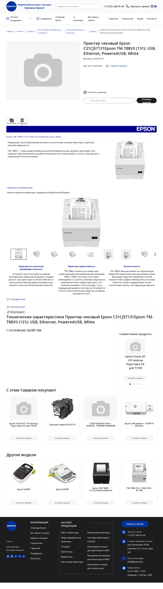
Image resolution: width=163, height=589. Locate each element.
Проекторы (67, 551)
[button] (155, 254)
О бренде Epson (60, 19)
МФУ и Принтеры (70, 532)
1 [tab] (130, 384)
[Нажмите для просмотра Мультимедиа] (11, 122)
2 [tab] (134, 384)
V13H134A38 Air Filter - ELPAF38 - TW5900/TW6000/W (100, 424)
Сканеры (65, 546)
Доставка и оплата (93, 19)
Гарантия (113, 18)
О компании (78, 19)
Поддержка (46, 18)
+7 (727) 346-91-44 (114, 6)
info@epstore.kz (135, 561)
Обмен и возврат (39, 538)
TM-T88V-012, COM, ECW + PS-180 (139, 489)
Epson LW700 (62, 489)
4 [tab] (141, 384)
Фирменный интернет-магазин (34, 6)
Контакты (152, 18)
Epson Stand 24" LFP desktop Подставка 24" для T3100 (135, 362)
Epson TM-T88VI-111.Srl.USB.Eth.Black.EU (100, 489)
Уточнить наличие (146, 100)
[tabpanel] (135, 360)
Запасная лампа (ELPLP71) (62, 424)
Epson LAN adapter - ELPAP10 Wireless (139, 424)
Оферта (9, 541)
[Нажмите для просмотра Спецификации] (22, 122)
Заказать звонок (140, 6)
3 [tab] (137, 384)
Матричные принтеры (98, 532)
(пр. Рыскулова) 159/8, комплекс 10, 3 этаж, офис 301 (140, 548)
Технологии (127, 18)
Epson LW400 (23, 489)
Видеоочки (66, 556)
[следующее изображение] (154, 222)
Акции (140, 18)
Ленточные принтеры (72, 561)
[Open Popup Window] (15, 313)
